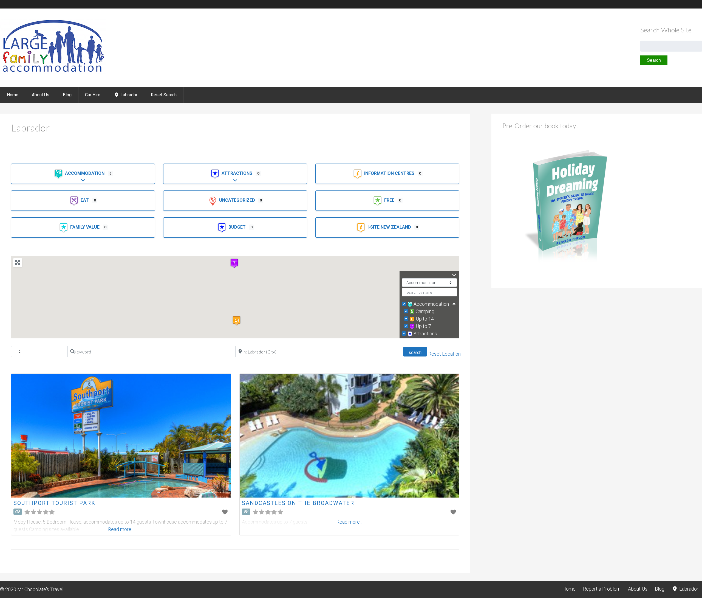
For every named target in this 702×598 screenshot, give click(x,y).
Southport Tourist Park (54, 503)
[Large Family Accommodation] (53, 72)
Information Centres (389, 173)
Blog (67, 94)
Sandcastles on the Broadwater (298, 503)
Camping (425, 311)
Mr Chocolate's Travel (40, 589)
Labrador (128, 94)
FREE (389, 200)
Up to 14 (425, 319)
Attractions (237, 173)
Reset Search (164, 94)
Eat (85, 200)
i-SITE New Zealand (389, 227)
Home (12, 94)
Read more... (121, 529)
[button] (236, 321)
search (418, 352)
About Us (40, 94)
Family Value (85, 227)
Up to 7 (423, 326)
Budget (237, 227)
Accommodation (85, 173)
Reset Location (444, 354)
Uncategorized (237, 200)
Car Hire (92, 94)
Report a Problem (602, 589)
